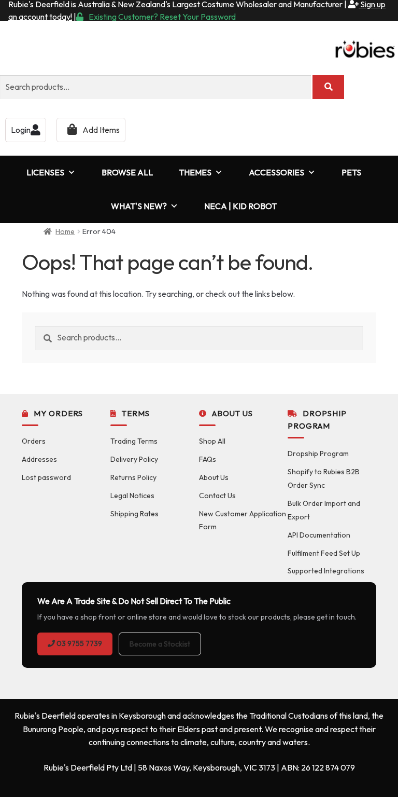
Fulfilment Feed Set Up (324, 553)
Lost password (46, 477)
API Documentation (319, 535)
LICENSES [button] (45, 172)
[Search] (328, 87)
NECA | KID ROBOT (240, 206)
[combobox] (155, 87)
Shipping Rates (134, 513)
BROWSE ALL (127, 172)
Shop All (212, 441)
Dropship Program (318, 453)
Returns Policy (133, 477)
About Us (214, 477)
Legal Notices (132, 495)
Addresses (39, 459)
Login (21, 130)
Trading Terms (134, 441)
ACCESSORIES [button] (276, 172)
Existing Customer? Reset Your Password (162, 16)
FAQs (207, 459)
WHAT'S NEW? (139, 206)
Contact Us (217, 495)
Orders (34, 441)
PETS (351, 172)
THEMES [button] (195, 172)
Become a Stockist (160, 644)
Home (65, 231)
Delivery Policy (134, 459)
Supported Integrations (326, 570)
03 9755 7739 (78, 643)
